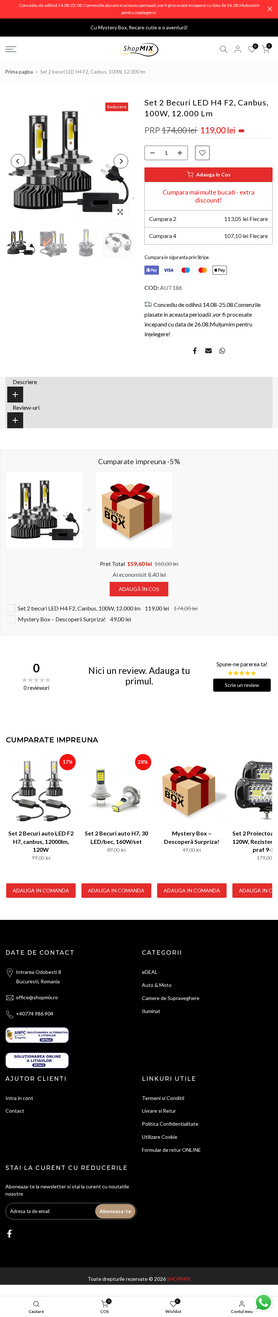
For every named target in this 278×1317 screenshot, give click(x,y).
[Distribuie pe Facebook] (194, 350)
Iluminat (151, 1011)
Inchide (8, 9)
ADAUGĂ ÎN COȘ (139, 589)
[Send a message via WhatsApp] (263, 1302)
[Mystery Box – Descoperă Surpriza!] (192, 790)
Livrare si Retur (159, 1111)
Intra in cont (19, 1098)
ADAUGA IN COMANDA (41, 890)
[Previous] (18, 161)
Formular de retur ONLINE (171, 1150)
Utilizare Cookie (159, 1137)
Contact (14, 1111)
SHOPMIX (178, 1279)
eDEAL (149, 972)
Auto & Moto (157, 985)
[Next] (121, 161)
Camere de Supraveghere (170, 998)
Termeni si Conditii (163, 1098)
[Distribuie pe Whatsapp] (222, 350)
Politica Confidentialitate (170, 1124)
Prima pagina (19, 72)
